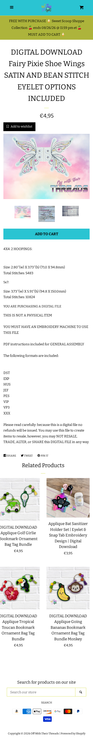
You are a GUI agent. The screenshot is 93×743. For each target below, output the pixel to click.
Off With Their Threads (45, 733)
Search (46, 702)
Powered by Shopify (73, 733)
